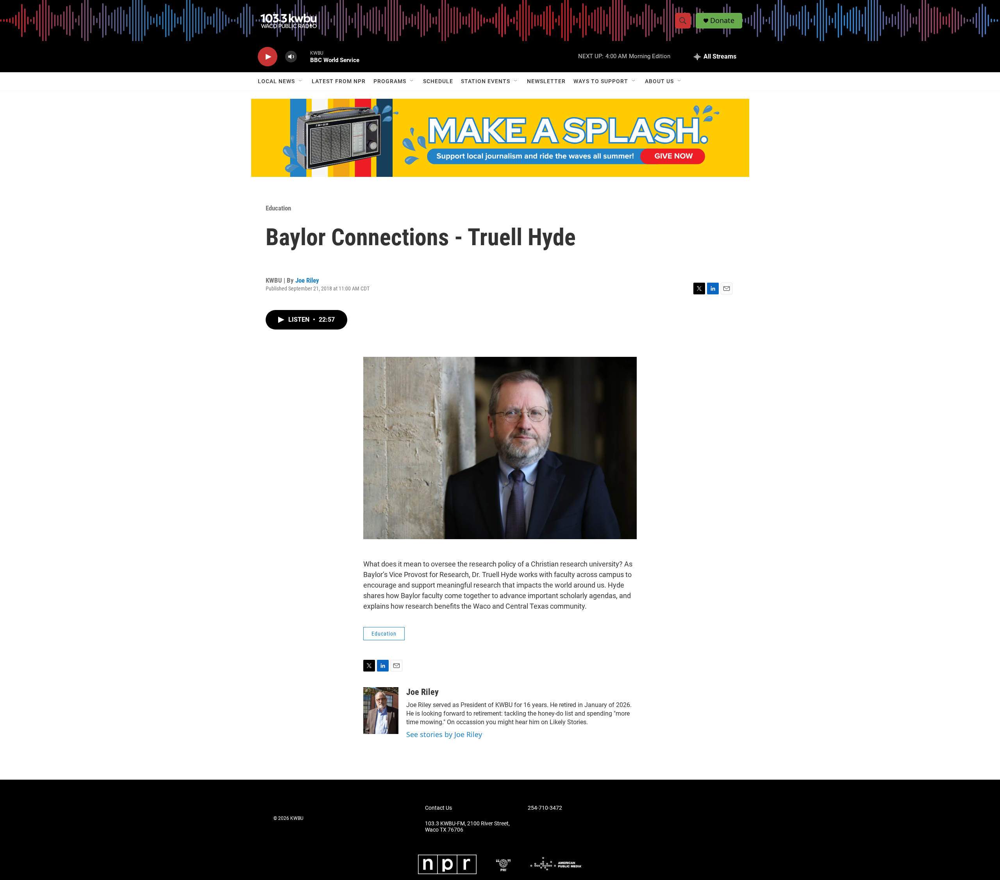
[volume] (291, 57)
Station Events (485, 81)
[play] (267, 56)
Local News (276, 81)
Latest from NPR (339, 81)
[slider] (303, 56)
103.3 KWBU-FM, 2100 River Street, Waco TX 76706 (467, 827)
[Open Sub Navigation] (301, 81)
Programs (389, 81)
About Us (659, 81)
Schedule (438, 81)
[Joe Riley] (380, 710)
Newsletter (546, 81)
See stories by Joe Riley (444, 734)
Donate (722, 20)
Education (278, 208)
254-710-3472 (545, 808)
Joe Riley (307, 280)
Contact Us (438, 808)
